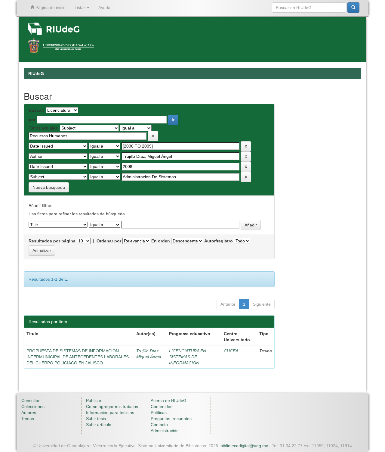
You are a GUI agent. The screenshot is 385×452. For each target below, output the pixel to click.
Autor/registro (218, 240)
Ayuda (104, 7)
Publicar (93, 400)
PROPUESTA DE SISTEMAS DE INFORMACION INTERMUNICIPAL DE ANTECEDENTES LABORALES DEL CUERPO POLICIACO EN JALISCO (77, 356)
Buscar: (37, 110)
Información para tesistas (110, 412)
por (32, 119)
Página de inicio (50, 7)
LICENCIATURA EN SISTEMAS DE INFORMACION (187, 356)
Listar (80, 7)
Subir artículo (98, 424)
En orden (160, 240)
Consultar (30, 400)
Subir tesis (96, 418)
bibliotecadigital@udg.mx (244, 445)
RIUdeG (36, 73)
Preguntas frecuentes (171, 418)
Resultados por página (52, 240)
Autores (28, 412)
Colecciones (33, 406)
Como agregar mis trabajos (112, 406)
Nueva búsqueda (48, 187)
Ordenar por (109, 240)
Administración (165, 430)
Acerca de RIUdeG (168, 400)
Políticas (159, 412)
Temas (27, 418)
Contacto (159, 424)
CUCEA (231, 350)
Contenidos (161, 406)
